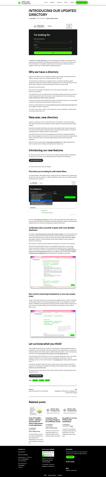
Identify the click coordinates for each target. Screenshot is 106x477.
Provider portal (82, 2)
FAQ (45, 475)
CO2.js (30, 431)
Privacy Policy (52, 475)
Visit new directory (36, 375)
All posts (68, 470)
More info (70, 456)
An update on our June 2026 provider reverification (69, 419)
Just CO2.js (74, 470)
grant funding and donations (54, 142)
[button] (62, 2)
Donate (72, 2)
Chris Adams (33, 18)
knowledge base (58, 359)
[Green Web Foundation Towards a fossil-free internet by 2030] (24, 2)
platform (41, 380)
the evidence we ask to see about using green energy (62, 105)
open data (35, 380)
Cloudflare (44, 466)
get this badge (46, 461)
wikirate (47, 380)
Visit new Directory (36, 160)
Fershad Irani (50, 424)
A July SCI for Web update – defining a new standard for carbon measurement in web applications (36, 421)
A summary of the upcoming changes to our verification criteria (53, 419)
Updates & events (54, 18)
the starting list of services (41, 219)
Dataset (48, 18)
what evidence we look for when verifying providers (50, 234)
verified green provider (47, 460)
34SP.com (51, 466)
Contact (60, 475)
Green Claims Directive (41, 251)
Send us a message (23, 454)
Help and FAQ (21, 451)
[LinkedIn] (66, 464)
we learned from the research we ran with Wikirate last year (53, 353)
